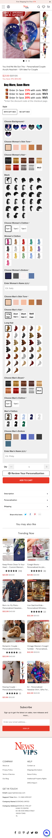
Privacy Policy (8, 770)
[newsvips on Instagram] (19, 833)
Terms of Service (9, 774)
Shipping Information (34, 770)
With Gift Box (10, 112)
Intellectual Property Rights (37, 779)
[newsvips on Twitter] (32, 833)
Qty (5, 467)
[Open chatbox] (46, 833)
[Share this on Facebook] (30, 514)
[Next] (48, 34)
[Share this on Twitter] (25, 514)
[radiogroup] (26, 131)
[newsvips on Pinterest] (24, 833)
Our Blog (6, 779)
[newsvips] (26, 6)
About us (6, 766)
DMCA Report (32, 783)
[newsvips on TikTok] (28, 833)
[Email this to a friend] (39, 514)
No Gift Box (24, 112)
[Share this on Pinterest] (35, 514)
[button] (26, 121)
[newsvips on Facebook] (15, 833)
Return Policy (32, 774)
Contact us (31, 766)
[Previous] (4, 34)
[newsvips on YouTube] (36, 833)
